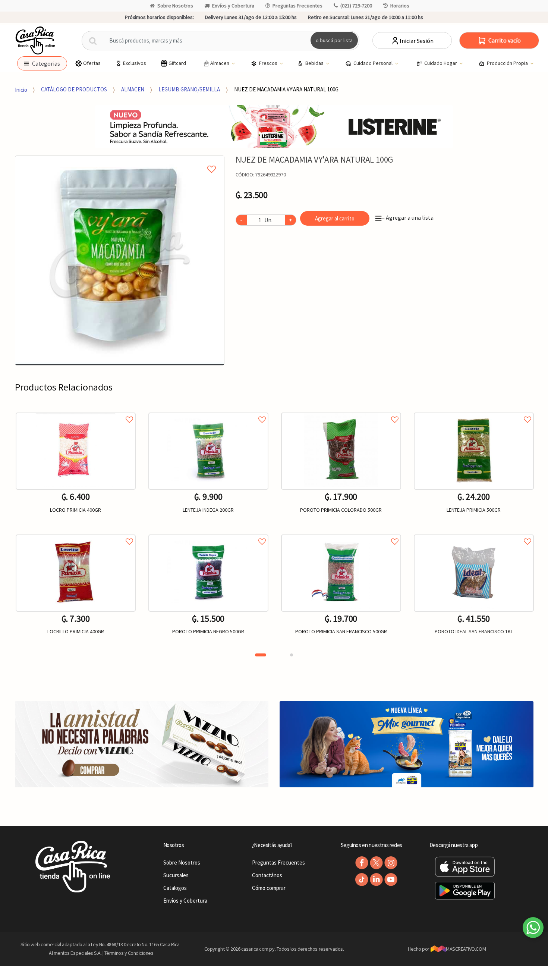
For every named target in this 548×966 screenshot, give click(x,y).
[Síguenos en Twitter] (376, 862)
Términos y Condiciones (129, 953)
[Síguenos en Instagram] (391, 862)
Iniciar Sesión (417, 40)
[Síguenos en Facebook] (362, 862)
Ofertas (92, 63)
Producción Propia (508, 63)
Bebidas (315, 63)
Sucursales (176, 875)
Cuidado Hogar (441, 63)
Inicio (21, 89)
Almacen (220, 63)
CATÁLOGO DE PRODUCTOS (74, 89)
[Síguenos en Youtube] (391, 879)
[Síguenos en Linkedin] (376, 879)
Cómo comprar (269, 887)
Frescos (268, 63)
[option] (119, 260)
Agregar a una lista (407, 217)
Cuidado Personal (373, 63)
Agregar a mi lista (119, 161)
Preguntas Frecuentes (297, 5)
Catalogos (175, 887)
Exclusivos (134, 63)
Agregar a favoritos (75, 411)
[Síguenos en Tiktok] (362, 879)
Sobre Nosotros (175, 5)
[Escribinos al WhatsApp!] (533, 929)
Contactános (267, 875)
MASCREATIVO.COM (466, 948)
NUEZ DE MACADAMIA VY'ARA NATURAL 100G (286, 89)
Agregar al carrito (335, 218)
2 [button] (291, 655)
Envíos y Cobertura (233, 5)
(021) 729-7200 (356, 5)
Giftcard (177, 63)
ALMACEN (132, 89)
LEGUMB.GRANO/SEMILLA (189, 89)
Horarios (399, 5)
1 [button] (260, 655)
